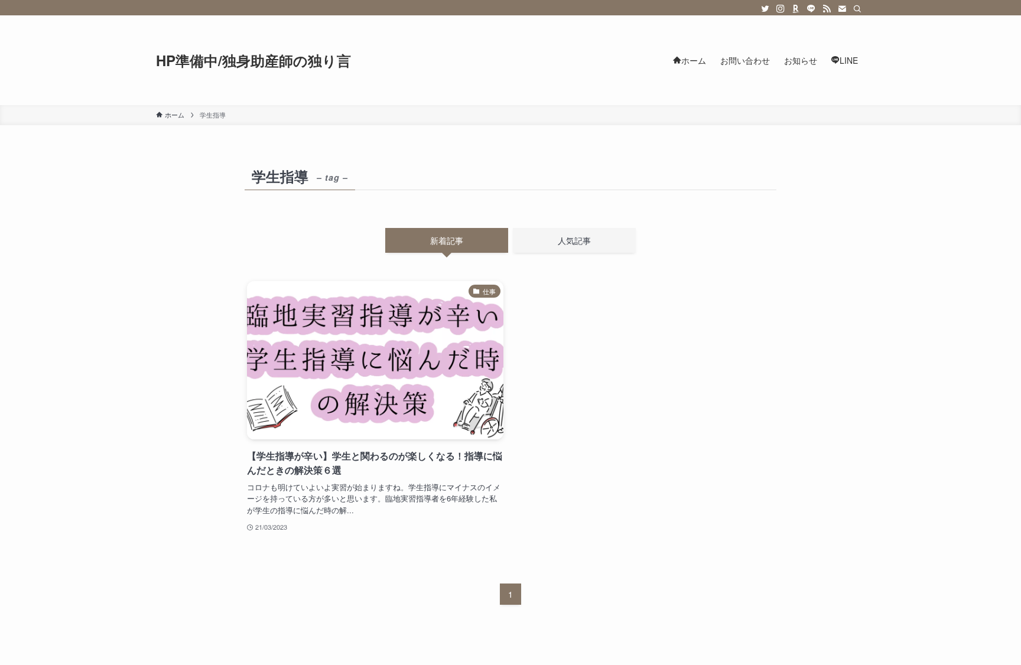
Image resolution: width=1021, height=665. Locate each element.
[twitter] (765, 8)
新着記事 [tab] (446, 240)
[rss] (826, 8)
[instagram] (780, 8)
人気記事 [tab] (574, 240)
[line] (811, 8)
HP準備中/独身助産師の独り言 (253, 60)
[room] (796, 8)
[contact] (842, 8)
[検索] (857, 8)
